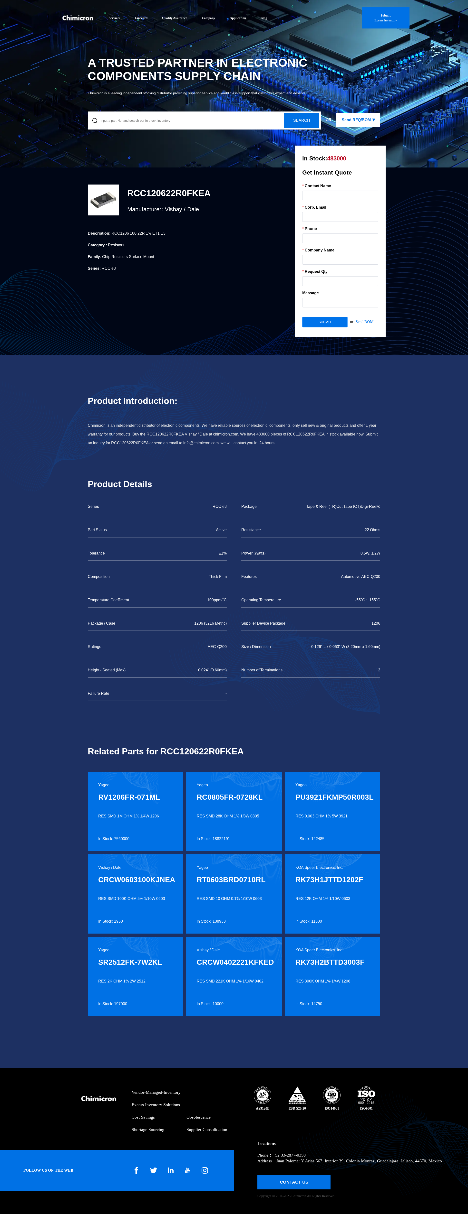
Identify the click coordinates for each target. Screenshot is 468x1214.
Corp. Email (315, 207)
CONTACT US (294, 1182)
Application (238, 18)
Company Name (319, 250)
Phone (311, 229)
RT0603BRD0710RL (231, 880)
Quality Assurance (174, 18)
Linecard (141, 18)
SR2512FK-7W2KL (130, 962)
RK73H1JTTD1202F (329, 880)
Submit (385, 15)
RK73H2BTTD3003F (329, 962)
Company (208, 18)
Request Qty (316, 271)
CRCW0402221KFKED (235, 962)
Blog (264, 18)
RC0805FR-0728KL (230, 797)
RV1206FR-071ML (129, 797)
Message (310, 293)
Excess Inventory (385, 20)
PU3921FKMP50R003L (334, 797)
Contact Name (318, 186)
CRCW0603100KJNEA (136, 880)
